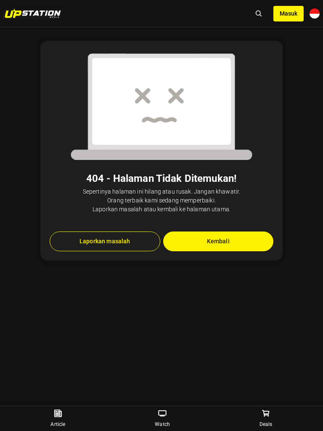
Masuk (288, 13)
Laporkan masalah (104, 241)
